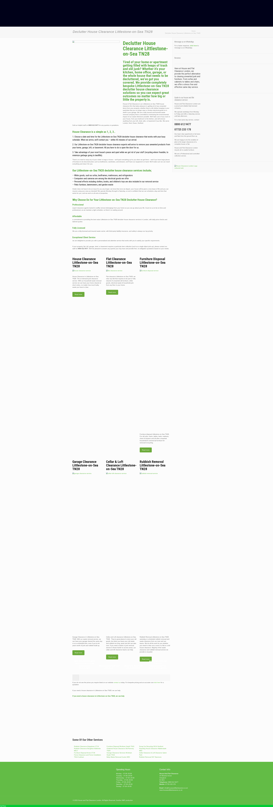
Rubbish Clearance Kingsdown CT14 (86, 746)
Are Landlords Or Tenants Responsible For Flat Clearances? (158, 664)
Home (194, 31)
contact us (117, 682)
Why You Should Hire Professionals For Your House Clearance (84, 664)
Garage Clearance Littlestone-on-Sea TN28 (85, 465)
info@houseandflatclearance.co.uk (176, 788)
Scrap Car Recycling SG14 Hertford (151, 746)
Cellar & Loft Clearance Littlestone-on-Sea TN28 (121, 465)
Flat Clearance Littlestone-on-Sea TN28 (119, 262)
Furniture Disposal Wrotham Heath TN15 (120, 746)
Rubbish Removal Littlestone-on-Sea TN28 (152, 465)
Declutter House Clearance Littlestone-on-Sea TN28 (182, 33)
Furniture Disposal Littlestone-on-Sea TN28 (152, 262)
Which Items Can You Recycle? (109, 667)
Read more (78, 294)
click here (157, 682)
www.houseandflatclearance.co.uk (170, 790)
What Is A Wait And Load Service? (133, 667)
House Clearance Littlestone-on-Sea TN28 (85, 262)
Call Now (3, 806)
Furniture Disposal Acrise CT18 (84, 753)
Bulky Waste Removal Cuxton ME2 (118, 757)
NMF (123, 800)
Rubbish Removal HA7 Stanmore (150, 757)
